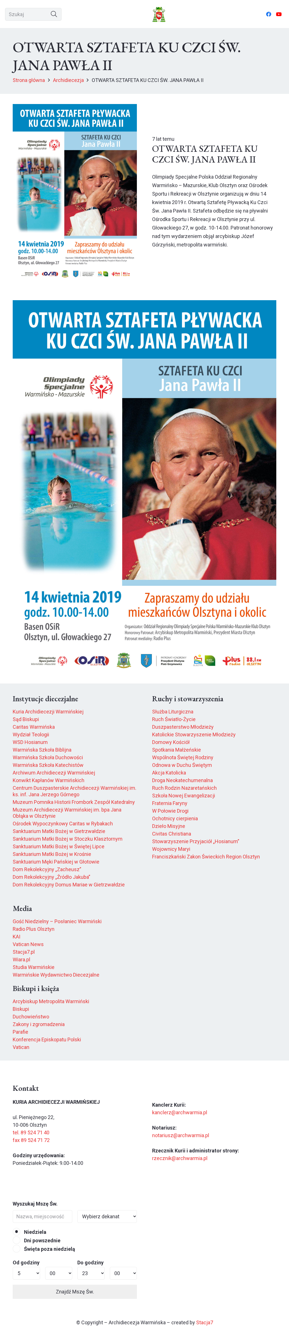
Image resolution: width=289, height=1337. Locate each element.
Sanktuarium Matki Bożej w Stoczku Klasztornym (67, 839)
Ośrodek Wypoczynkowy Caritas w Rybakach (63, 824)
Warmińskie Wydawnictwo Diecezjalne (56, 975)
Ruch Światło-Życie (174, 719)
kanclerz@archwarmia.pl (179, 1112)
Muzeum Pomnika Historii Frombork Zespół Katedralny (74, 802)
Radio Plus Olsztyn (33, 929)
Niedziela (34, 1232)
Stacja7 (204, 1322)
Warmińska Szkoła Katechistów (48, 765)
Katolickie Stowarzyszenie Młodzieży (194, 734)
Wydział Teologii (31, 734)
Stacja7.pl (24, 952)
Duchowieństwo (31, 1017)
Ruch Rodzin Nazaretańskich (184, 788)
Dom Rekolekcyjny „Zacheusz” (47, 869)
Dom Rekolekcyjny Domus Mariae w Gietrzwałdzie (69, 885)
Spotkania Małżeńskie (176, 750)
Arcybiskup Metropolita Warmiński (51, 1001)
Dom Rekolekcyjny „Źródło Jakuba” (51, 877)
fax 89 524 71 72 (31, 1140)
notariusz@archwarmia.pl (180, 1135)
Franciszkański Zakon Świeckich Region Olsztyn (206, 857)
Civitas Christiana (171, 834)
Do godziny (90, 1262)
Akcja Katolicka (169, 773)
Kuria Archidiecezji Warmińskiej (48, 712)
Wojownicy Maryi (171, 849)
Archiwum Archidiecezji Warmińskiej (54, 773)
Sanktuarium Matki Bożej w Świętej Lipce (58, 846)
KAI (16, 937)
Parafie (20, 1032)
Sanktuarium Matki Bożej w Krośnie (52, 854)
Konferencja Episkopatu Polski (47, 1039)
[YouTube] (279, 14)
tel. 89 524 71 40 (31, 1132)
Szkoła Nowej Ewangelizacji (183, 796)
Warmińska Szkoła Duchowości (48, 757)
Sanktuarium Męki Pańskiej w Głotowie (56, 862)
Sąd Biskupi (26, 719)
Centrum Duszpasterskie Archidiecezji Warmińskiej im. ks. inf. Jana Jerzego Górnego (74, 791)
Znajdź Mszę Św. (75, 1292)
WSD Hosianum (30, 742)
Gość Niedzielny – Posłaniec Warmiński (57, 921)
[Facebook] (269, 14)
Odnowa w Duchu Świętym (182, 765)
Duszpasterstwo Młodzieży (183, 727)
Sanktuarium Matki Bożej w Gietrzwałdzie (59, 831)
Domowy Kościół (171, 742)
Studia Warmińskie (33, 967)
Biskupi (21, 1009)
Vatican (21, 1047)
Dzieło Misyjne (168, 826)
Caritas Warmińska (34, 727)
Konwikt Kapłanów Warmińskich (48, 780)
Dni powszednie (41, 1240)
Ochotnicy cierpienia (175, 818)
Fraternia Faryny (169, 803)
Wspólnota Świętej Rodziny (182, 757)
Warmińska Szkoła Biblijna (42, 750)
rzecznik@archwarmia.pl (179, 1158)
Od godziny (26, 1262)
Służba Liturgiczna (172, 712)
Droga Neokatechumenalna (182, 780)
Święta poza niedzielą (49, 1249)
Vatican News (28, 944)
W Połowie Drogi (170, 811)
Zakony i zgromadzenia (39, 1024)
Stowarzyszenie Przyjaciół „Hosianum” (195, 841)
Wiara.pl (21, 959)
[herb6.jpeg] (159, 14)
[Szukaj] (54, 14)
